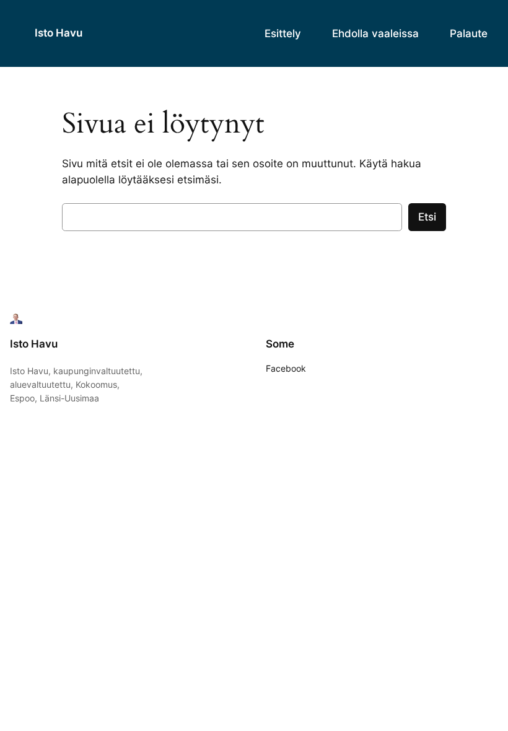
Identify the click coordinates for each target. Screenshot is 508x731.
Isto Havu (58, 33)
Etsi (427, 217)
